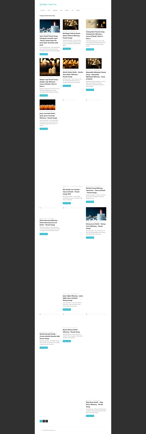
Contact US (42, 10)
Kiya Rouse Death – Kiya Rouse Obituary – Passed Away (94, 404)
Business (67, 10)
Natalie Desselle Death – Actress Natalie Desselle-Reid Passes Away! (50, 336)
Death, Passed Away (49, 34)
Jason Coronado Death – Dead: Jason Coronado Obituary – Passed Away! (48, 115)
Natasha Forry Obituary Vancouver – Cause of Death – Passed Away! (95, 190)
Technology (55, 10)
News (61, 10)
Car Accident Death (74, 186)
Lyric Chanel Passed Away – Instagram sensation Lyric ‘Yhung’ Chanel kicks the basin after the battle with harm (49, 40)
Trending (78, 10)
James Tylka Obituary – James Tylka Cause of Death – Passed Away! (73, 298)
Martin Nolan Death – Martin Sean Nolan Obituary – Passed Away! (73, 74)
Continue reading (43, 54)
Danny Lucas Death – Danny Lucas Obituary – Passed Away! (95, 226)
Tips (72, 10)
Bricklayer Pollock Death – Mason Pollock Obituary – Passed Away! (72, 35)
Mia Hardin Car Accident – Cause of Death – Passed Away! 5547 (72, 191)
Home (49, 10)
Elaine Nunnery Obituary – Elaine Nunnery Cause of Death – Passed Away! (49, 222)
